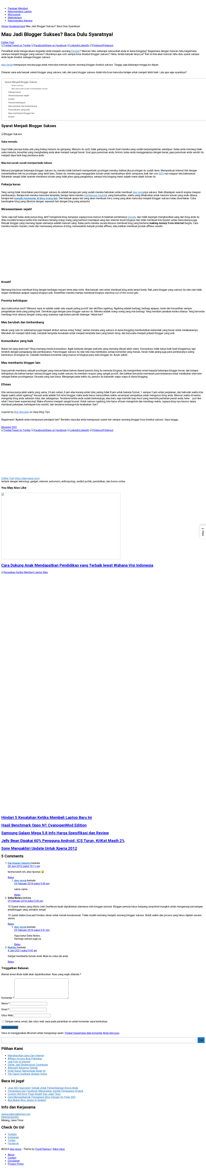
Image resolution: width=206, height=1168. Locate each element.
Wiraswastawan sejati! (18, 95)
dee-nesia (7, 64)
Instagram (13, 1137)
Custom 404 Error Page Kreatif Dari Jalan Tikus (34, 1094)
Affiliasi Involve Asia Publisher (25, 1058)
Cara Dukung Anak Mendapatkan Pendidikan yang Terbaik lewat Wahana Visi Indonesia (77, 565)
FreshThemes (43, 1149)
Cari (201, 1040)
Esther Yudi (7, 42)
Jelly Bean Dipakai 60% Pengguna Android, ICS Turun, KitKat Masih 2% (63, 840)
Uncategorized (17, 26)
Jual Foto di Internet (19, 1061)
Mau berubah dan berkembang (22, 106)
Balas (11, 877)
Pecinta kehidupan (16, 102)
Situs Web (7, 1015)
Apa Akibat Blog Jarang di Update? (27, 1100)
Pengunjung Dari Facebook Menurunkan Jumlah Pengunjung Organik (45, 1091)
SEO (161, 173)
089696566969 (10, 1117)
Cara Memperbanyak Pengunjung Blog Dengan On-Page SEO (41, 1097)
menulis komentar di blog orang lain (36, 198)
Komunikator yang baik (19, 109)
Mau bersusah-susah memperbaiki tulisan (30, 89)
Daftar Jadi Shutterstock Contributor (28, 1064)
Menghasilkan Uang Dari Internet (26, 1055)
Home (4, 26)
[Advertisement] (97, 254)
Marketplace (15, 17)
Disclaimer (14, 1160)
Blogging (6, 427)
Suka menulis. (18, 85)
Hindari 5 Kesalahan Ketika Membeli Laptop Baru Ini (46, 817)
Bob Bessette (21, 412)
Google (132, 217)
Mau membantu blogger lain (21, 113)
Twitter (12, 1140)
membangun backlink (96, 195)
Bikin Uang (59, 1149)
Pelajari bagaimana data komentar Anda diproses (92, 1033)
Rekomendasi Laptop (20, 11)
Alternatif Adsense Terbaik (23, 1067)
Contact (12, 1157)
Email (5, 1009)
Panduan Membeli (18, 8)
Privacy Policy (16, 1163)
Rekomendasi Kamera (20, 20)
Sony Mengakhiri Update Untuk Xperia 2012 (39, 848)
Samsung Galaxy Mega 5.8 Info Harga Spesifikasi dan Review (55, 833)
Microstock (14, 14)
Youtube (12, 1134)
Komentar (7, 997)
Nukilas (12, 947)
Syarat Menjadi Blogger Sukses (21, 82)
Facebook (13, 1143)
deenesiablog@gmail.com (15, 1114)
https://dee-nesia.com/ (27, 478)
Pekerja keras (14, 92)
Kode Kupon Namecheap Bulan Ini (27, 1070)
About (11, 1154)
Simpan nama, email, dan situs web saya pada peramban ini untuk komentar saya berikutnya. (56, 1021)
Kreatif (11, 99)
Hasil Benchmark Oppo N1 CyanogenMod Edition (44, 825)
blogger (75, 51)
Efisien (11, 117)
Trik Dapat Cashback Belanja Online (27, 1073)
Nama (5, 1003)
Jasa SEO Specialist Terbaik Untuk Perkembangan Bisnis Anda (43, 1087)
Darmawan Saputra (19, 863)
